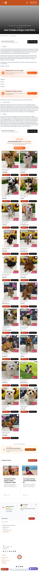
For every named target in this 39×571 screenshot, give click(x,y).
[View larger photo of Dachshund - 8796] (18, 415)
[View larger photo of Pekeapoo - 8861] (18, 257)
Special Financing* (5, 557)
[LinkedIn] (15, 551)
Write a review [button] (9, 511)
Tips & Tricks (15, 25)
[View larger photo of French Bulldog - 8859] (18, 284)
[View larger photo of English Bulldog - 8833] (36, 363)
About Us (3, 558)
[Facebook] (3, 551)
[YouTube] (9, 551)
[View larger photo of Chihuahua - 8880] (36, 152)
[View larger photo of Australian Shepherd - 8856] (18, 310)
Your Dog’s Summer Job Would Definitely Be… (29, 480)
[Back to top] (36, 519)
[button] (6, 152)
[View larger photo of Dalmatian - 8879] (18, 178)
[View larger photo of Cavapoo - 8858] (36, 284)
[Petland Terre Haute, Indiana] (6, 2)
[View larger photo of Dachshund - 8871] (18, 231)
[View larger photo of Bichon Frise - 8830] (18, 363)
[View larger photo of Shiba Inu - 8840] (36, 336)
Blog (12, 25)
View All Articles (32, 460)
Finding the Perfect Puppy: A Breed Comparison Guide (10, 480)
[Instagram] (5, 551)
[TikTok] (7, 551)
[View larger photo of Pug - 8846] (36, 310)
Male (4, 197)
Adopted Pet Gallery (5, 560)
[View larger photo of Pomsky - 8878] (36, 178)
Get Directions (6, 531)
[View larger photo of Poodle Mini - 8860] (36, 257)
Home (9, 25)
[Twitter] (11, 551)
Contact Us (4, 561)
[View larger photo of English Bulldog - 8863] (36, 231)
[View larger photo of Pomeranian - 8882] (18, 152)
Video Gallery (4, 563)
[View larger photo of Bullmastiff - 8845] (18, 336)
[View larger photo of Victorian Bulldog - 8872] (36, 205)
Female (5, 170)
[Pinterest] (13, 551)
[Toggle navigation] (3, 3)
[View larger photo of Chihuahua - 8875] (18, 205)
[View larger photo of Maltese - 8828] (18, 389)
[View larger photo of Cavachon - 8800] (36, 389)
